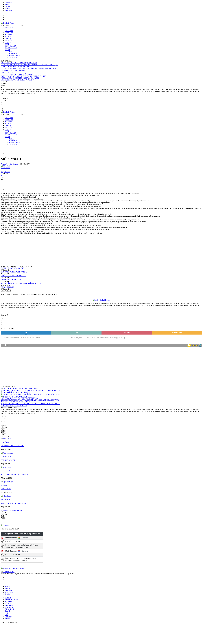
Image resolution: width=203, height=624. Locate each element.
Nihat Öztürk (5, 168)
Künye (7, 588)
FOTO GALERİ (10, 46)
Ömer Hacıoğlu (6, 456)
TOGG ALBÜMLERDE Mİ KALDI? (14, 272)
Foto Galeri (9, 607)
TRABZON (13, 57)
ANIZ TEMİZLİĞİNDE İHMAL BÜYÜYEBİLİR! (18, 74)
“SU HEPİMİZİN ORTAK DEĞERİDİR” (15, 67)
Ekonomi (8, 598)
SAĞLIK (8, 38)
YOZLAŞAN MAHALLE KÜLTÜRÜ (14, 474)
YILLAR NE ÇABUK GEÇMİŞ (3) (13, 503)
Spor (6, 615)
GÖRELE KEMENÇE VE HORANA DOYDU (17, 80)
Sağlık (7, 613)
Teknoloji (8, 611)
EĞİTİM (8, 36)
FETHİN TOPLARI (8, 460)
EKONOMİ (9, 33)
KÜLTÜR (8, 40)
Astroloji (8, 4)
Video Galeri (9, 609)
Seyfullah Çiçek (6, 485)
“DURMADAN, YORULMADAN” (13, 70)
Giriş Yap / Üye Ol (7, 27)
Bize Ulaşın (9, 10)
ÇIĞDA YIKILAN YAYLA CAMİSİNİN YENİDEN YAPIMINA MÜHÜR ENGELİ (30, 68)
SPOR (7, 44)
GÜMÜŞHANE (14, 55)
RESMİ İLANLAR (11, 599)
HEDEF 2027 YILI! (7, 72)
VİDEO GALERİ (11, 48)
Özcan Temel (5, 471)
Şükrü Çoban (5, 499)
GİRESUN (13, 53)
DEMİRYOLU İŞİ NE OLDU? (11, 279)
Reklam (7, 8)
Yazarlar (8, 6)
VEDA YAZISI (6, 489)
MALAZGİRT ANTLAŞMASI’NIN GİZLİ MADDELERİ (21, 283)
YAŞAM (8, 42)
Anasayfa (4, 164)
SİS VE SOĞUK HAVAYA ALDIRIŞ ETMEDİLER (19, 63)
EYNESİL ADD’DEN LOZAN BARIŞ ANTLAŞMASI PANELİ (23, 76)
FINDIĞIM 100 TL (7, 287)
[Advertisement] (64, 250)
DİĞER (7, 50)
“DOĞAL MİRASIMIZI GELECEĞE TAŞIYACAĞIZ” (20, 78)
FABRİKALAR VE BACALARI (12, 268)
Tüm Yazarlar (9, 592)
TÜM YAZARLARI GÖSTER (11, 510)
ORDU (11, 52)
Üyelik (7, 594)
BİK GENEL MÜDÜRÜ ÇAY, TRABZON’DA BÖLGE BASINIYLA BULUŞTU (29, 65)
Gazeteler (8, 2)
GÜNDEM (9, 31)
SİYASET (8, 34)
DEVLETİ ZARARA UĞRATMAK (13, 276)
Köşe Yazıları (13, 164)
